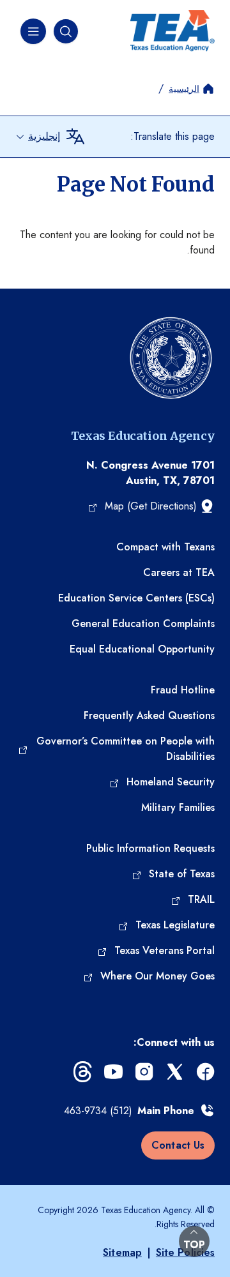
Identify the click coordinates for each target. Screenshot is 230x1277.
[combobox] (37, 136)
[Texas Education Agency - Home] (172, 31)
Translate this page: (172, 136)
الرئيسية (184, 88)
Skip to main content (46, 10)
